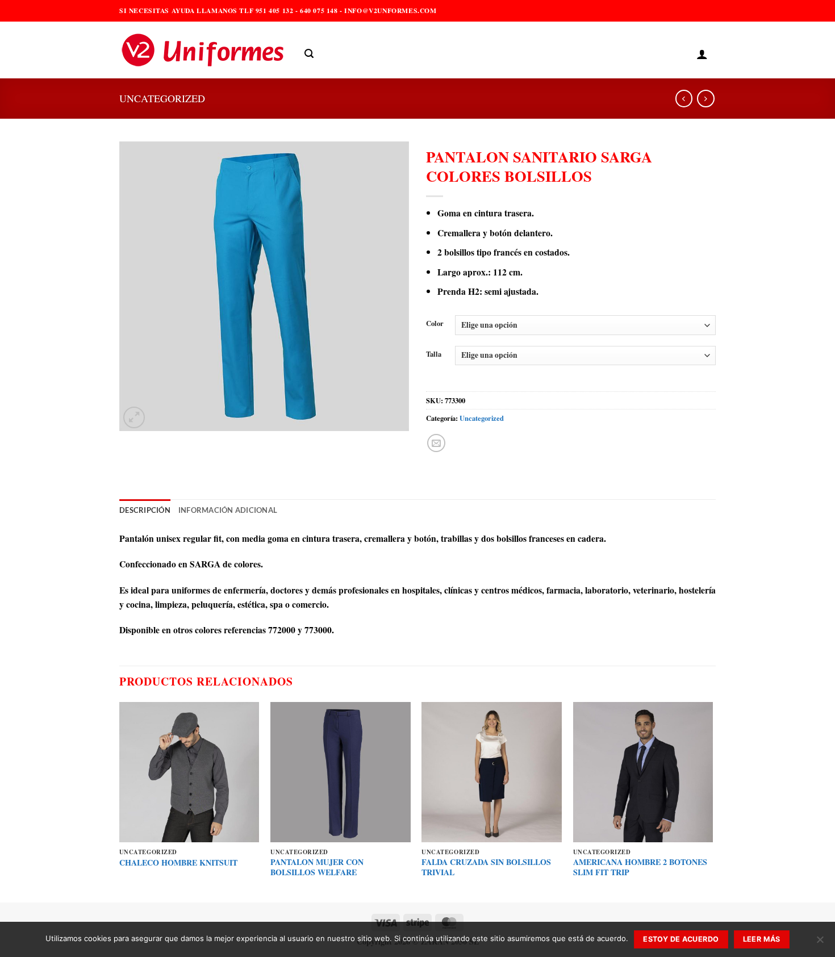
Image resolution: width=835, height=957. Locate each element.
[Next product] (683, 98)
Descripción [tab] (144, 510)
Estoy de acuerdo (681, 939)
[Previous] (119, 801)
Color (435, 323)
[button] (309, 54)
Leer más (761, 939)
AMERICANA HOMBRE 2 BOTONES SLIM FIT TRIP (640, 867)
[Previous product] (705, 98)
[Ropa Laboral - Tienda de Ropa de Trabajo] (203, 50)
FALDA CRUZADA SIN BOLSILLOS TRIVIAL (486, 867)
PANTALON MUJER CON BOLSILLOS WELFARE (317, 867)
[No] (819, 943)
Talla (433, 354)
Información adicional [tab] (227, 510)
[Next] (712, 801)
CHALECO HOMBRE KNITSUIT (178, 863)
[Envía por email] (436, 443)
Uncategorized (162, 98)
